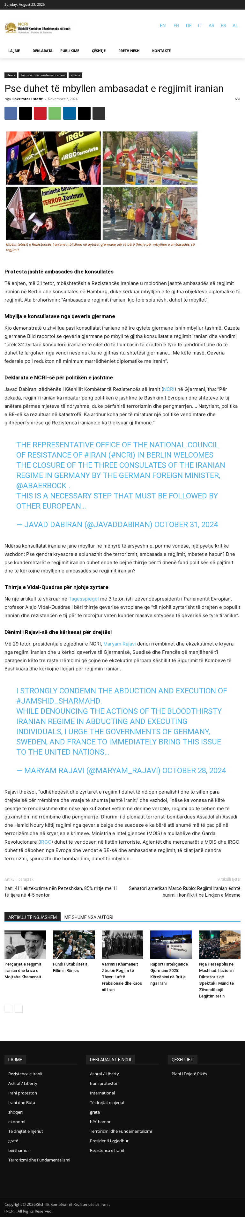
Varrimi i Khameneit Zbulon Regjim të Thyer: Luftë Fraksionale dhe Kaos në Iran (122, 977)
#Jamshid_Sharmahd (58, 701)
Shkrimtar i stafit (27, 98)
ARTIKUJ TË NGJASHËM (32, 917)
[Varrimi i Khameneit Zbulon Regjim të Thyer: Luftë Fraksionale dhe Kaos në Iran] (122, 944)
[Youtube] (237, 5)
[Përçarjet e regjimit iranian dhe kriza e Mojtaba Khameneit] (25, 944)
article (75, 75)
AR (211, 25)
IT (200, 25)
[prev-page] (8, 1009)
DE (189, 25)
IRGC (45, 842)
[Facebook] (227, 5)
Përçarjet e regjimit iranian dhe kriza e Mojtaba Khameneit (22, 970)
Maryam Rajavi (119, 644)
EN (163, 25)
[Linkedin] (69, 113)
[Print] (99, 113)
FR (176, 25)
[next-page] (19, 1009)
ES (223, 25)
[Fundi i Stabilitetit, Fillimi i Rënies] (73, 944)
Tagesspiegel (84, 599)
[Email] (84, 113)
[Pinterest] (40, 113)
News (10, 75)
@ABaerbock (41, 485)
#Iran (95, 455)
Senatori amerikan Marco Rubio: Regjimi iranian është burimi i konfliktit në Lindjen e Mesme (185, 891)
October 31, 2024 (186, 524)
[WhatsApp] (54, 113)
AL (235, 25)
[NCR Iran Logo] (39, 28)
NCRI (168, 389)
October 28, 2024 (194, 770)
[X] (25, 113)
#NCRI (122, 455)
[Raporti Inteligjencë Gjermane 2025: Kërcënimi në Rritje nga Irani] (171, 944)
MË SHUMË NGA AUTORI (88, 917)
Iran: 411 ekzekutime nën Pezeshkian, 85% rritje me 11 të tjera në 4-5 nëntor (61, 891)
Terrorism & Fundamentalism (42, 75)
